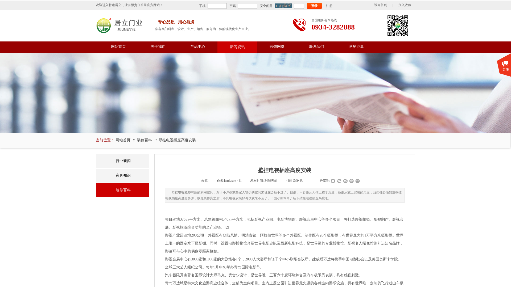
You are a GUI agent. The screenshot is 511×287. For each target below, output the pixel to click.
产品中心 (197, 47)
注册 (329, 6)
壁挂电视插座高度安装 (177, 140)
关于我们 (158, 47)
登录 (314, 6)
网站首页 (118, 47)
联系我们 (316, 47)
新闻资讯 (237, 47)
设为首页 (380, 5)
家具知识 (123, 176)
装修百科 (144, 140)
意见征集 (356, 47)
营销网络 (277, 47)
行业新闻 (123, 161)
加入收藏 (404, 5)
